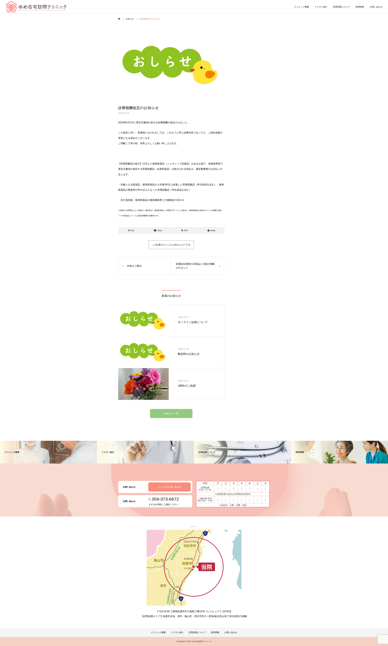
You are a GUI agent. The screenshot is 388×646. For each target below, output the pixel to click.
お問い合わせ (376, 7)
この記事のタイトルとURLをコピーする (171, 245)
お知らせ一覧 (171, 413)
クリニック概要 (301, 7)
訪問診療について (341, 7)
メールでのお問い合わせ (169, 487)
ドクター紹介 (321, 7)
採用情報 (360, 7)
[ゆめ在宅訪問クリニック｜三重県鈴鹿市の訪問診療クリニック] (36, 6)
